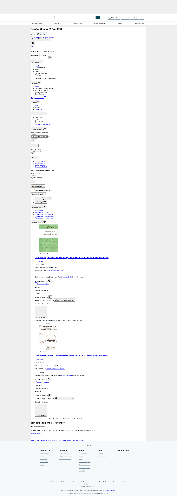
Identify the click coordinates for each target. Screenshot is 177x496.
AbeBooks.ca (106, 482)
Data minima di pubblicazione (39, 132)
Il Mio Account (43, 459)
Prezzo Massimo (37, 177)
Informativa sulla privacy (85, 462)
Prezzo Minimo (35, 173)
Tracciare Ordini (44, 462)
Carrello (42, 465)
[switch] (31, 190)
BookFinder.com (88, 485)
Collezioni (57, 23)
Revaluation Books (66, 277)
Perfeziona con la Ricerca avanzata (44, 37)
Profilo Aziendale (83, 453)
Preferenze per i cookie (85, 465)
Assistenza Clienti (102, 456)
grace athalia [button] (42, 34)
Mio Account (125, 18)
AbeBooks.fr (84, 482)
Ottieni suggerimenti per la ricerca (41, 440)
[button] (50, 57)
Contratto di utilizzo (110, 490)
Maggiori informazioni (37, 98)
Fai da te (100, 453)
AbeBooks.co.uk (63, 482)
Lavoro (80, 459)
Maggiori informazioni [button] (37, 222)
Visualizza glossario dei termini (60, 440)
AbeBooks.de (74, 482)
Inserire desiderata (36, 433)
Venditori (120, 23)
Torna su (88, 445)
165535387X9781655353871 (55, 271)
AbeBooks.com (52, 482)
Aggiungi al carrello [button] (41, 317)
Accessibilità (82, 471)
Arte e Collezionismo (100, 23)
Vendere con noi (140, 23)
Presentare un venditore (65, 459)
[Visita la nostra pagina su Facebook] (119, 453)
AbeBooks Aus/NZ (95, 482)
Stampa (81, 456)
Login (117, 18)
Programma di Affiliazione (65, 456)
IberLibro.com (116, 482)
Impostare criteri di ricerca (76, 440)
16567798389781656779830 (55, 369)
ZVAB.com (126, 482)
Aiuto (141, 18)
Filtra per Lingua (36, 149)
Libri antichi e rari (77, 23)
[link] (32, 47)
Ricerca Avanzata (37, 23)
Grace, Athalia (39, 261)
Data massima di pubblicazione (41, 136)
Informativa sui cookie (84, 468)
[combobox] (41, 39)
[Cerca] (98, 17)
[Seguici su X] (119, 456)
